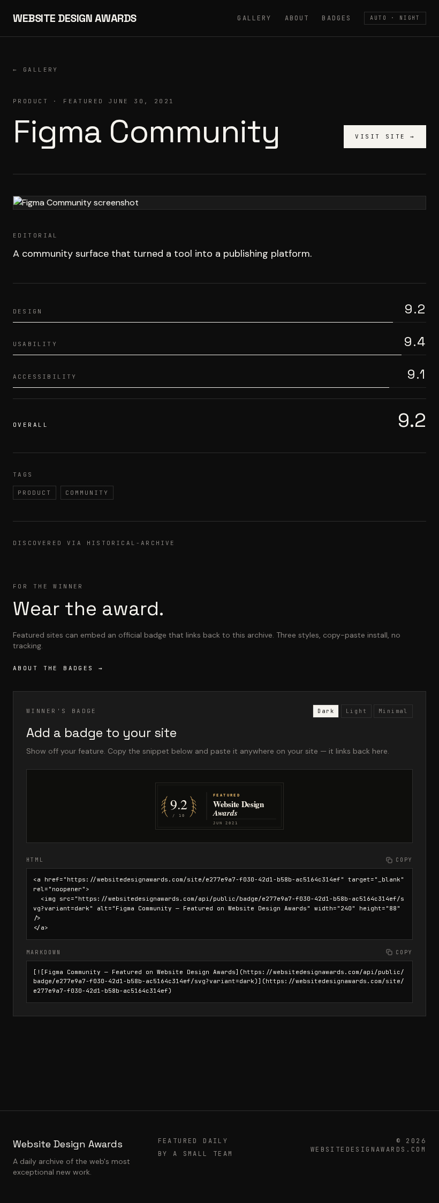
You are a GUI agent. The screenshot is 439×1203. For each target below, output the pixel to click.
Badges (336, 18)
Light (356, 711)
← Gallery (35, 69)
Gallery (254, 18)
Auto (395, 17)
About (297, 18)
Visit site (385, 136)
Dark (325, 711)
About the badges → (58, 668)
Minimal (393, 711)
